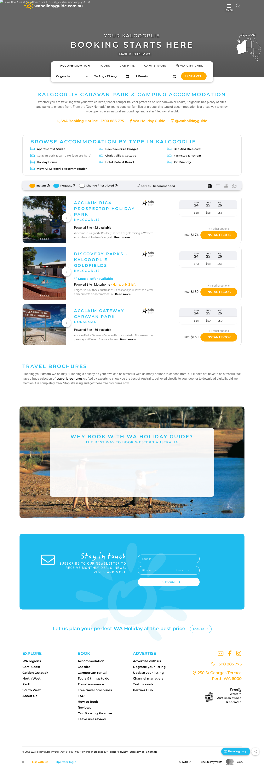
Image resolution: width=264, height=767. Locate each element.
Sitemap (151, 751)
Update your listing (148, 673)
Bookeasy (100, 751)
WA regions (31, 661)
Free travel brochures (95, 690)
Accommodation (75, 65)
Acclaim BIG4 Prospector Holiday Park (104, 208)
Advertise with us (147, 661)
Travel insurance (91, 684)
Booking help (237, 751)
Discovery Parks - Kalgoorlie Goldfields (101, 260)
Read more (122, 237)
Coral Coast (31, 667)
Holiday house (47, 162)
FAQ (81, 696)
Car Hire (127, 65)
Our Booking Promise (95, 713)
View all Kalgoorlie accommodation (62, 168)
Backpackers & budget (121, 149)
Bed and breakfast (187, 149)
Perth (27, 684)
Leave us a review (92, 719)
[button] (71, 76)
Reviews (84, 707)
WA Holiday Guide (148, 121)
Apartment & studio (51, 149)
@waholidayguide (190, 121)
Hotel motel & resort (119, 162)
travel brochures (69, 378)
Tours (104, 65)
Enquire (198, 629)
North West (31, 678)
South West (31, 690)
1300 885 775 (229, 664)
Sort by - (147, 185)
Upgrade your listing (149, 667)
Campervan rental (92, 673)
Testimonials (143, 684)
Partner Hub (143, 690)
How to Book (88, 702)
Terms (112, 751)
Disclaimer (137, 751)
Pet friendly (182, 162)
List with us (40, 762)
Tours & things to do (93, 678)
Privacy (123, 751)
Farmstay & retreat (187, 155)
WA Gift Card (192, 65)
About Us (29, 696)
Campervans (155, 65)
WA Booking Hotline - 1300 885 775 (92, 121)
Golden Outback (35, 673)
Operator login (66, 762)
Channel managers (148, 678)
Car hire (84, 667)
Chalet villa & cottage (120, 155)
